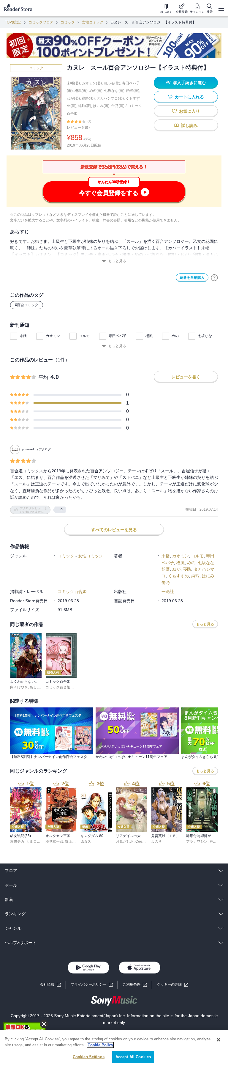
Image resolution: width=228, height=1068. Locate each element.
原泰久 (85, 841)
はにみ (208, 575)
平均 (43, 377)
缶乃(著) (117, 106)
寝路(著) (88, 98)
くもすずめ (178, 575)
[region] (114, 1049)
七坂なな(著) (114, 91)
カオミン (53, 336)
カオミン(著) (92, 83)
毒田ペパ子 (117, 336)
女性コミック (92, 22)
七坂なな (205, 336)
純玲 (195, 575)
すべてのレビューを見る (114, 529)
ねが (176, 569)
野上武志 (72, 841)
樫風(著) (81, 91)
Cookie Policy (100, 1045)
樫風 (149, 336)
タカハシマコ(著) (110, 98)
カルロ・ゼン (37, 841)
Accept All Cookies (133, 1057)
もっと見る (117, 261)
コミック (68, 22)
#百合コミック (26, 305)
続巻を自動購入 (192, 278)
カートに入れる (189, 97)
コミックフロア (40, 22)
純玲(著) (84, 106)
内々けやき (19, 687)
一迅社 (168, 591)
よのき (156, 841)
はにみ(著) (101, 106)
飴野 (166, 569)
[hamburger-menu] (221, 8)
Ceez (139, 841)
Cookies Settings (88, 1057)
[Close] (218, 1039)
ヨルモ (84, 336)
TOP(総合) (13, 22)
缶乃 (166, 582)
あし (33, 687)
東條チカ (17, 841)
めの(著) (95, 91)
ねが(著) (73, 98)
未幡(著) (73, 83)
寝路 (187, 569)
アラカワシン (197, 841)
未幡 (23, 336)
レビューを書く (79, 127)
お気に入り (189, 111)
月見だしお (125, 841)
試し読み (189, 125)
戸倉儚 (214, 841)
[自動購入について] (214, 277)
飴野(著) (132, 91)
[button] (172, 985)
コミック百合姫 (72, 591)
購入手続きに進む (189, 82)
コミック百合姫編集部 (63, 687)
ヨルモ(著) (112, 83)
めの (175, 336)
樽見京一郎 (54, 841)
